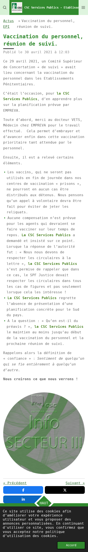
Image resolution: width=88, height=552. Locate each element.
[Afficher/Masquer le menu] (83, 7)
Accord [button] (71, 545)
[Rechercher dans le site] (4, 7)
